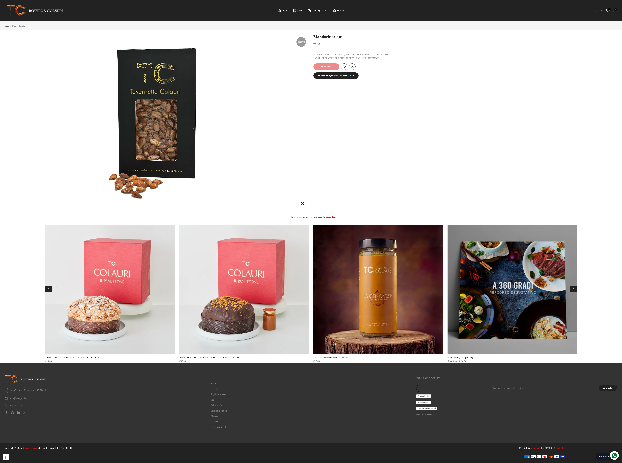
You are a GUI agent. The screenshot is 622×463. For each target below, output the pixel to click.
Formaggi (215, 389)
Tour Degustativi (319, 10)
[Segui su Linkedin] (18, 413)
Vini (212, 400)
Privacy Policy (424, 396)
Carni (213, 378)
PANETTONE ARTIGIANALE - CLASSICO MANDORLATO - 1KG (78, 358)
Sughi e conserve (218, 394)
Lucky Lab (561, 448)
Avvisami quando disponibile (336, 75)
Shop (299, 10)
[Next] (573, 289)
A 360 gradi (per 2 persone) (460, 358)
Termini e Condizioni (427, 408)
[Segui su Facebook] (6, 413)
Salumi (214, 383)
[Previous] (48, 289)
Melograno (536, 448)
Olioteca (214, 416)
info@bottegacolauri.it (20, 398)
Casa (7, 26)
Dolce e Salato (217, 405)
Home (284, 10)
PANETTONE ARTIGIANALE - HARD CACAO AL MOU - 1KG (210, 358)
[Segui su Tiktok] (24, 413)
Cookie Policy (423, 402)
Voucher (340, 10)
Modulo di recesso (424, 414)
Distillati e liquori (219, 411)
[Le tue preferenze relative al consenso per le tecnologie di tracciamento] (6, 457)
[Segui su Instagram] (12, 413)
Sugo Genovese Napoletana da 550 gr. (330, 358)
